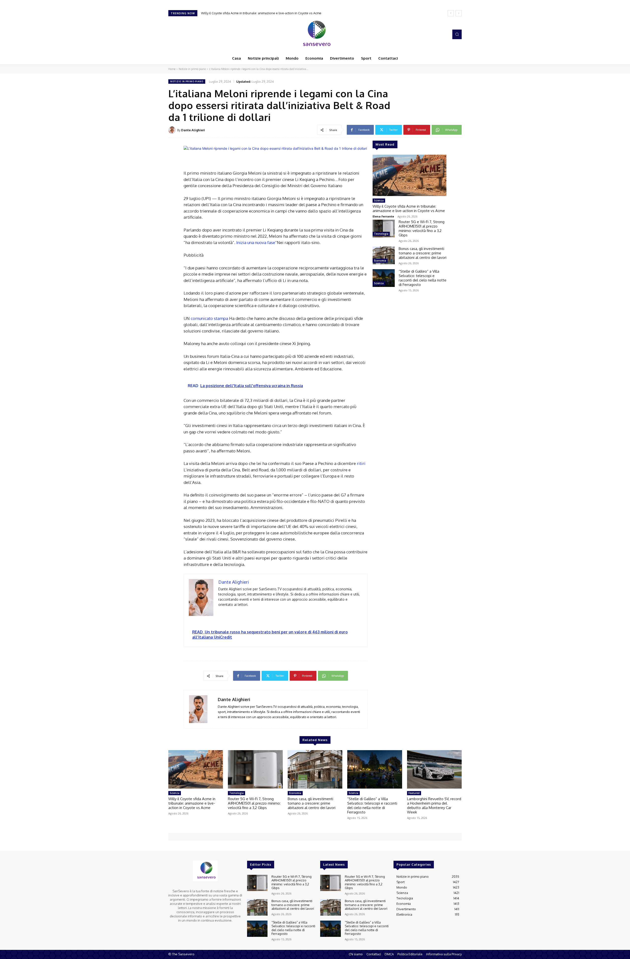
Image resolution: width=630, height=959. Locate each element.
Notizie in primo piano (192, 69)
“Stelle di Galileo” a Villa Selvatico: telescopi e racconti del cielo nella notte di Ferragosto (422, 278)
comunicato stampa (209, 318)
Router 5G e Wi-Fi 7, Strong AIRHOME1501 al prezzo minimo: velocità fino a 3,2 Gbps (421, 228)
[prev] (451, 13)
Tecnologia (381, 233)
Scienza (379, 200)
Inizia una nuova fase (255, 242)
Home (171, 69)
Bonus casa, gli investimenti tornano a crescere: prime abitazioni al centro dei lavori (422, 253)
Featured (414, 793)
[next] (459, 13)
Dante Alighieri (193, 130)
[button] (457, 34)
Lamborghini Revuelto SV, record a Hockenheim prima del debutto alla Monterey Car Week (434, 805)
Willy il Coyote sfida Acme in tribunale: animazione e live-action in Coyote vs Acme (261, 13)
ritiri (361, 463)
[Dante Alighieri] (172, 130)
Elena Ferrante (383, 216)
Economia (380, 260)
